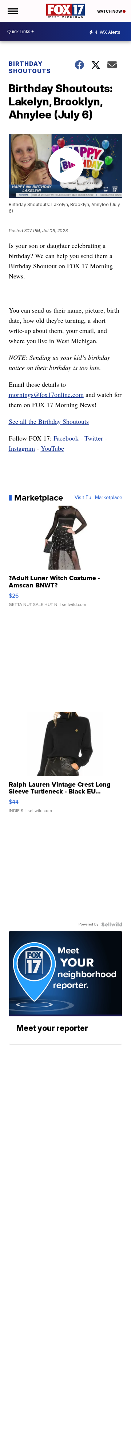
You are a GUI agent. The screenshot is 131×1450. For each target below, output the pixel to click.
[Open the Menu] (12, 11)
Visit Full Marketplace (98, 497)
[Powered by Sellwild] (111, 924)
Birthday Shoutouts (30, 67)
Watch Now (110, 11)
